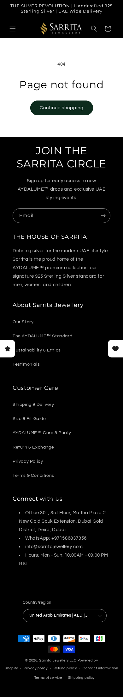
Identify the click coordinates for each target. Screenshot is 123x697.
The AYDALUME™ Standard (42, 336)
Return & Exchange (33, 447)
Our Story (23, 322)
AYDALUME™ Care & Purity (42, 433)
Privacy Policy (28, 461)
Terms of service (48, 677)
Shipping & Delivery (33, 404)
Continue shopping (62, 108)
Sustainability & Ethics (37, 350)
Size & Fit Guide (29, 419)
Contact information (100, 668)
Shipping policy (81, 677)
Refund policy (65, 668)
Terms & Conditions (33, 475)
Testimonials (26, 364)
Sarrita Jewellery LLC (58, 660)
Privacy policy (36, 668)
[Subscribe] (103, 215)
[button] (13, 28)
